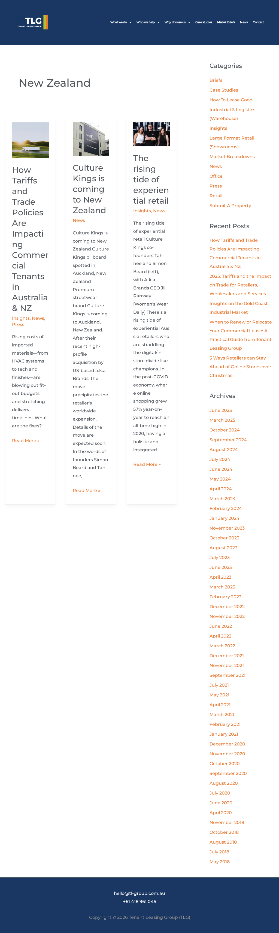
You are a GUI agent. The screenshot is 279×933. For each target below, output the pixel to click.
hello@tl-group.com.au (139, 893)
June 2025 (221, 410)
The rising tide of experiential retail (151, 179)
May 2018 (220, 861)
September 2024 (228, 439)
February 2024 (226, 508)
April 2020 (221, 812)
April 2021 (220, 704)
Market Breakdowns (232, 156)
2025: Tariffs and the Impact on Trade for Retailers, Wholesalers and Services (240, 285)
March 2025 (222, 420)
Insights (21, 318)
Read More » (26, 440)
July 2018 (219, 852)
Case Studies (224, 90)
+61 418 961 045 (139, 901)
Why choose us (175, 22)
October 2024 (225, 430)
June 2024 (221, 469)
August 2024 (224, 449)
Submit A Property (230, 205)
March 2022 (222, 645)
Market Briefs (226, 22)
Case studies (203, 22)
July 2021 (219, 685)
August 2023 (223, 547)
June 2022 (221, 626)
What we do (118, 22)
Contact (258, 22)
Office (216, 176)
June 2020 (221, 802)
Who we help (146, 22)
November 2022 (227, 616)
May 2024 (220, 479)
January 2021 (224, 734)
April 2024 (221, 488)
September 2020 (228, 773)
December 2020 (227, 744)
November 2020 (227, 753)
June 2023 (221, 567)
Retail (216, 195)
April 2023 (220, 577)
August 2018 (223, 842)
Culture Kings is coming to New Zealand (89, 189)
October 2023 (224, 538)
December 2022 (227, 606)
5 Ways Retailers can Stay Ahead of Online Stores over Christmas (240, 366)
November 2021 (227, 665)
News (244, 22)
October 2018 (224, 832)
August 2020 (224, 783)
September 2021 (227, 675)
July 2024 (220, 459)
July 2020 (220, 793)
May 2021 (219, 695)
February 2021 (225, 724)
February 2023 (225, 596)
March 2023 (222, 587)
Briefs (216, 80)
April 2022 (220, 636)
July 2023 (220, 557)
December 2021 (227, 655)
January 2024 (224, 518)
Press (18, 324)
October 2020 (225, 763)
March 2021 (222, 714)
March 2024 (223, 498)
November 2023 (227, 528)
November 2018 (227, 822)
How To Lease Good (231, 99)
